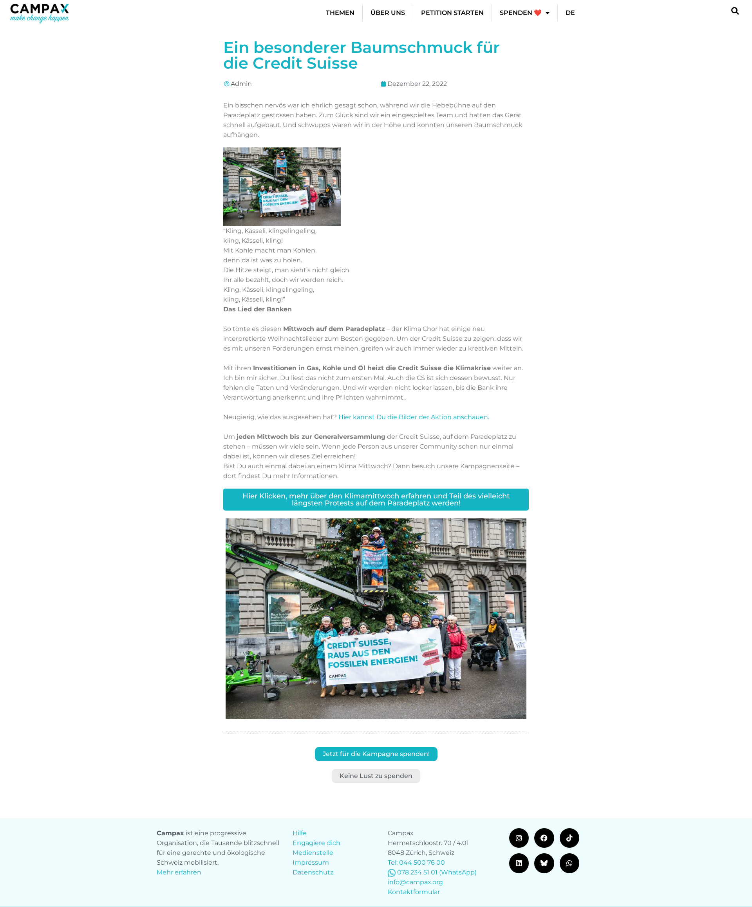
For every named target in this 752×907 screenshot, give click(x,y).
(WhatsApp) (458, 872)
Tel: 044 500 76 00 (416, 862)
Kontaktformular (414, 892)
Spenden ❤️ (521, 12)
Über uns (388, 12)
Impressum (311, 862)
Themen (340, 12)
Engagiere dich (316, 843)
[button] (735, 11)
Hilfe (300, 833)
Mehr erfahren (179, 872)
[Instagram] (519, 838)
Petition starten (452, 12)
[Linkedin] (519, 863)
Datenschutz (313, 872)
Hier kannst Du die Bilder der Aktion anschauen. (413, 417)
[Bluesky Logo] (544, 863)
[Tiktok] (569, 838)
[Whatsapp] (569, 863)
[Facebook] (544, 838)
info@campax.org (415, 882)
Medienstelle (313, 852)
